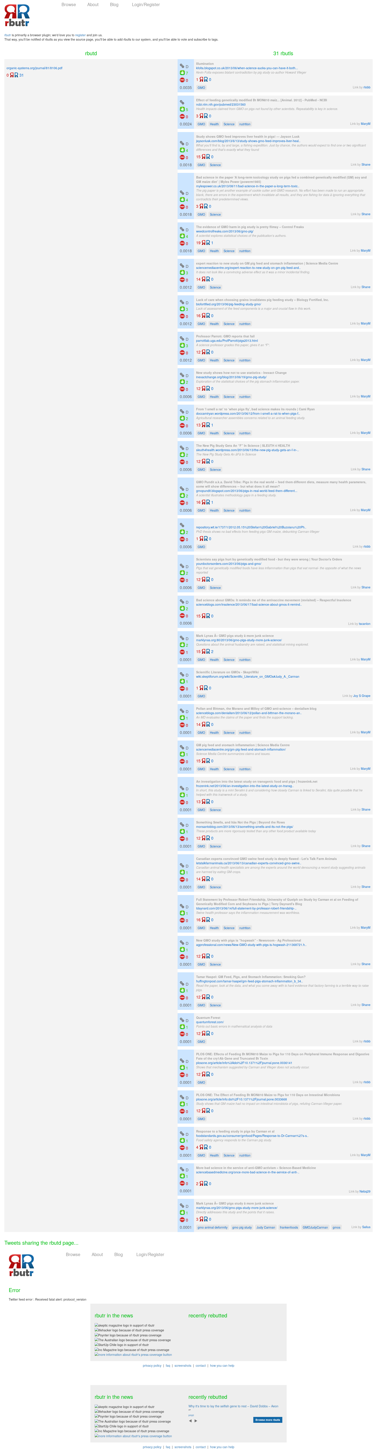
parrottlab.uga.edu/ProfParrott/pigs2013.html (227, 340)
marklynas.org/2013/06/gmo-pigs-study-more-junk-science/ (237, 1207)
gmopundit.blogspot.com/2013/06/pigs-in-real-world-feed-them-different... (246, 490)
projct (191, 1415)
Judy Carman (266, 1227)
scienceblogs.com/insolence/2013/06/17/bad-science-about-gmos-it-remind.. (249, 604)
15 (198, 156)
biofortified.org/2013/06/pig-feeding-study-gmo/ (228, 304)
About (93, 4)
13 (198, 424)
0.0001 (186, 649)
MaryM (365, 123)
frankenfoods (289, 1227)
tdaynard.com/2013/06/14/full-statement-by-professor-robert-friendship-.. (246, 908)
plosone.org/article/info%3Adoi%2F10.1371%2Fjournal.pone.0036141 (244, 1063)
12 (198, 351)
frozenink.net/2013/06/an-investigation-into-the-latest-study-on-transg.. (245, 786)
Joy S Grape (361, 695)
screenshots (183, 1365)
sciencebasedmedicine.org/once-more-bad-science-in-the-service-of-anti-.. (247, 1172)
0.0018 (186, 154)
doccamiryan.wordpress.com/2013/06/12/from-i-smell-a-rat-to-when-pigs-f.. (248, 413)
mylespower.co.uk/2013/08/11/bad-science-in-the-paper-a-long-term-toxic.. (247, 186)
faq (168, 1365)
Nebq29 (365, 1191)
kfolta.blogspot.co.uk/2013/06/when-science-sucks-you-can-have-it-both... (247, 68)
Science (229, 124)
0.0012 (186, 276)
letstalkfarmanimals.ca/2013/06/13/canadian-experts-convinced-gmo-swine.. (248, 863)
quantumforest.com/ (210, 1022)
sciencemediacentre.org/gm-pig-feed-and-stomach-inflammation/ (241, 749)
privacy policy (152, 1365)
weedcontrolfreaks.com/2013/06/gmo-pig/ (225, 231)
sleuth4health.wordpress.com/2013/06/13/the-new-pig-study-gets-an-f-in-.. (247, 450)
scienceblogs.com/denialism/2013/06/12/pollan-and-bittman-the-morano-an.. (249, 713)
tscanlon (364, 623)
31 (21, 74)
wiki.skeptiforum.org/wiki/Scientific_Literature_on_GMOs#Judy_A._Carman (247, 676)
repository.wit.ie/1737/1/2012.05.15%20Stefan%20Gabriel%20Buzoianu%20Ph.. (251, 527)
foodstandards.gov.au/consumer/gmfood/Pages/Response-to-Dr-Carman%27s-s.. (252, 1135)
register (80, 35)
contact (201, 1365)
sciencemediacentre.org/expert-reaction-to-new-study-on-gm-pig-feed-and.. (248, 267)
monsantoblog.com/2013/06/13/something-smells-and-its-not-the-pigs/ (244, 826)
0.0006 (186, 386)
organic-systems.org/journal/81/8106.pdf (34, 68)
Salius (366, 1227)
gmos (336, 1227)
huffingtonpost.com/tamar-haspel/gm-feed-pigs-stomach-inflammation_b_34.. (249, 981)
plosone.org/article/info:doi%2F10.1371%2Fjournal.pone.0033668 (241, 1099)
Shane (366, 164)
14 (198, 278)
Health (214, 124)
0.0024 (186, 117)
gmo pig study (242, 1227)
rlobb (366, 87)
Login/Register (146, 4)
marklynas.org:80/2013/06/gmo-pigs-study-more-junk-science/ (239, 640)
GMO (201, 87)
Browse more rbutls (267, 1420)
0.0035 (186, 77)
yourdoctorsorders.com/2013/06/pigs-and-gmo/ (228, 563)
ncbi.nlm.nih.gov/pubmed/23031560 (221, 104)
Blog (114, 4)
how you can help (222, 1365)
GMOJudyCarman (315, 1227)
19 (198, 242)
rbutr (7, 35)
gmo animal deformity (213, 1227)
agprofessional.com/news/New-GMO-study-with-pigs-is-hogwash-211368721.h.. (251, 944)
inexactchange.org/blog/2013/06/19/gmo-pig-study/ (231, 377)
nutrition (244, 124)
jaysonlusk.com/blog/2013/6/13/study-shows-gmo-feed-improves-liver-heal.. (248, 141)
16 (198, 315)
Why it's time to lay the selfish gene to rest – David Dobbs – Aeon (233, 1406)
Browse (69, 4)
